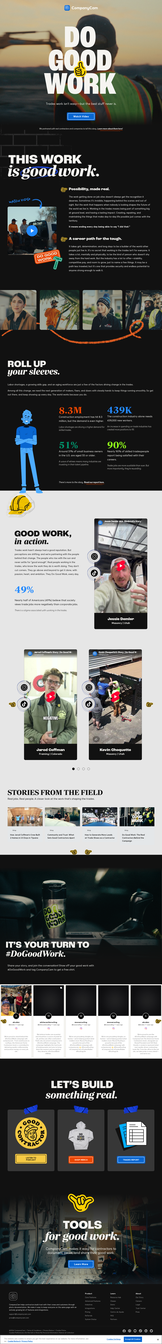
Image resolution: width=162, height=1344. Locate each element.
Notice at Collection (66, 1333)
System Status (90, 1319)
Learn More (81, 1264)
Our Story (139, 1297)
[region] (81, 1339)
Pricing (87, 1312)
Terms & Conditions (34, 1330)
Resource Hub (115, 1297)
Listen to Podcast (31, 1158)
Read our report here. (94, 482)
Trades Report (131, 1159)
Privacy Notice (48, 1330)
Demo (112, 1305)
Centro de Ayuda (117, 1312)
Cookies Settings (114, 1339)
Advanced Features (92, 1301)
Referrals (88, 1316)
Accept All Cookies (132, 1339)
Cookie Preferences (16, 1333)
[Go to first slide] (158, 1021)
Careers (139, 1301)
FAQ (112, 1316)
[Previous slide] (4, 1021)
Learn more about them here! (110, 128)
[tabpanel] (48, 704)
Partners (113, 1319)
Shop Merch (81, 1159)
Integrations (90, 1308)
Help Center (115, 1308)
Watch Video (81, 116)
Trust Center (141, 1308)
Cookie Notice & (14, 1341)
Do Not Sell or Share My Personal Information (41, 1333)
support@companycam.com (20, 1314)
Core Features (90, 1297)
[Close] (158, 1339)
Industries (88, 1305)
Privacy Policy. (27, 1341)
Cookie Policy (61, 1330)
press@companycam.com (19, 1318)
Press (137, 1312)
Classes (113, 1301)
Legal (138, 1305)
